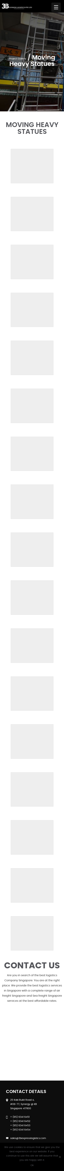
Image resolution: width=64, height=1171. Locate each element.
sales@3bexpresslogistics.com (28, 1138)
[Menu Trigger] (56, 7)
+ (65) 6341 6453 (20, 1125)
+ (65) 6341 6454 (20, 1130)
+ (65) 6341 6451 (20, 1117)
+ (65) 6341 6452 (20, 1121)
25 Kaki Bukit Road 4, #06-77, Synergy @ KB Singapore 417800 (23, 1104)
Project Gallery (17, 59)
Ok (32, 1165)
